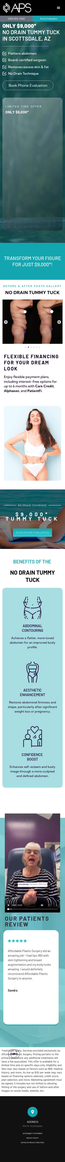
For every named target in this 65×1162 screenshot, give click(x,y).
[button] (58, 7)
